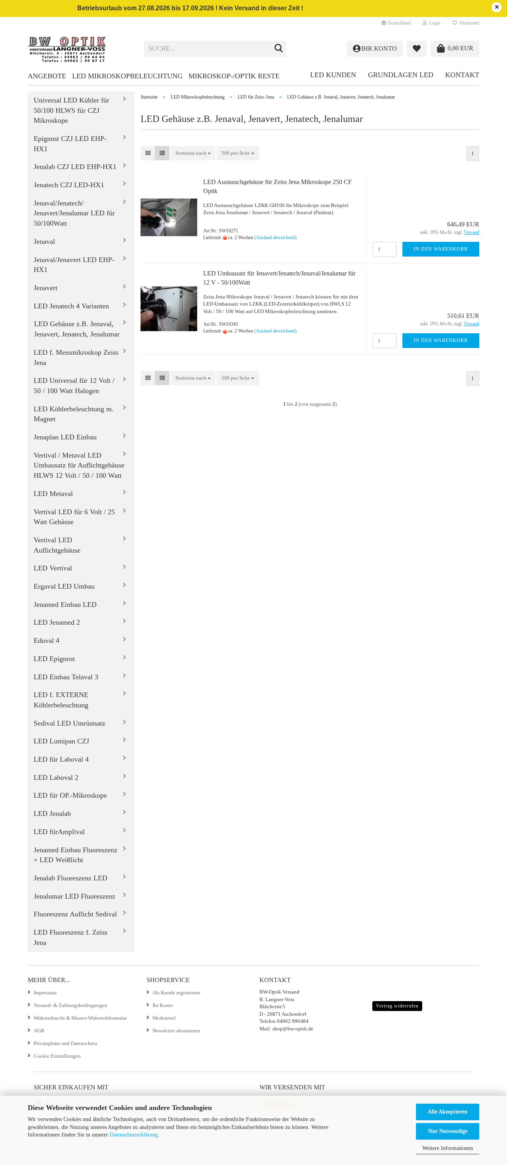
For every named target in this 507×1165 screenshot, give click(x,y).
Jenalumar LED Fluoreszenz (74, 896)
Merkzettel (468, 23)
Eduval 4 (46, 640)
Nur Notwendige (447, 1131)
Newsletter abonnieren (176, 1031)
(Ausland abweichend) (275, 237)
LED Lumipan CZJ (61, 741)
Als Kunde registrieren (176, 993)
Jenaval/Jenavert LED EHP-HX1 (74, 265)
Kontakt (462, 75)
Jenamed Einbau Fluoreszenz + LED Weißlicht (75, 855)
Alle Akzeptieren (447, 1112)
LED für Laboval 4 (61, 759)
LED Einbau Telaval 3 (66, 677)
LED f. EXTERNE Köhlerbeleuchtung (61, 700)
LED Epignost (54, 659)
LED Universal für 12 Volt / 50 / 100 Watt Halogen (74, 385)
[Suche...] (278, 49)
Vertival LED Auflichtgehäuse (57, 545)
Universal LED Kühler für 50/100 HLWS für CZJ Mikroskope (71, 110)
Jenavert (45, 288)
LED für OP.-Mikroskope (70, 795)
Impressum (45, 993)
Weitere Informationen (447, 1148)
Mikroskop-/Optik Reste (234, 76)
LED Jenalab (52, 813)
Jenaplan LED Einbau (65, 437)
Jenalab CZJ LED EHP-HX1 (75, 167)
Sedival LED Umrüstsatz (69, 723)
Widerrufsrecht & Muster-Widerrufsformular (80, 1018)
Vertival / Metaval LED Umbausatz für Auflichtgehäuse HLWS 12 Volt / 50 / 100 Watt (79, 465)
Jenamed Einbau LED (65, 604)
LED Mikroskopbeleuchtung (127, 76)
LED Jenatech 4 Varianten (71, 306)
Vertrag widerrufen (397, 1006)
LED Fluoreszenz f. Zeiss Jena (70, 937)
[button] (396, 23)
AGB (39, 1031)
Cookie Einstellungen (57, 1056)
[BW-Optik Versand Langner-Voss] (80, 49)
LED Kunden (333, 75)
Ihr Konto (162, 1005)
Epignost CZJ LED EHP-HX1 (70, 144)
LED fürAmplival (59, 832)
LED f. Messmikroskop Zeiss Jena (76, 357)
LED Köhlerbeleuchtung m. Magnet (74, 414)
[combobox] (193, 153)
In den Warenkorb (441, 249)
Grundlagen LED (400, 75)
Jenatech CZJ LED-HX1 (69, 185)
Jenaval (44, 241)
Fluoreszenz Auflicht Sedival (75, 914)
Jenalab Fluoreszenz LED (70, 878)
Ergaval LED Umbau (64, 586)
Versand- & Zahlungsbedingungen (70, 1005)
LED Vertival (53, 568)
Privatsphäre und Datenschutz (65, 1043)
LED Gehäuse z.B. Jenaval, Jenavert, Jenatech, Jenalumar (77, 329)
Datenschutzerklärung (134, 1135)
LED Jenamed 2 (57, 622)
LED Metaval (53, 494)
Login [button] (433, 23)
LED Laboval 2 (56, 777)
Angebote (47, 76)
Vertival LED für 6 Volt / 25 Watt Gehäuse (74, 517)
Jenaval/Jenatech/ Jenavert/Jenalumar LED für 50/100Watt (74, 213)
